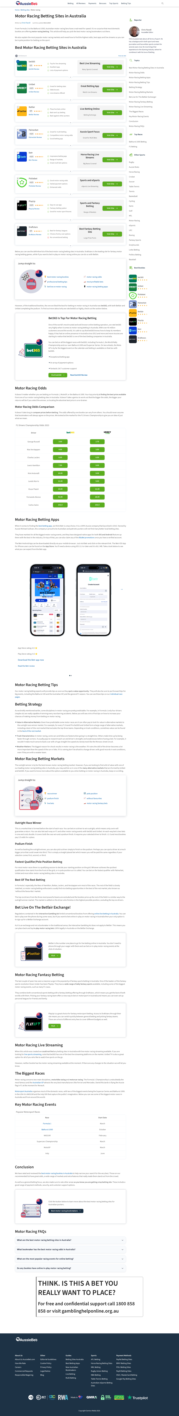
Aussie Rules (134, 167)
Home (17, 10)
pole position (92, 793)
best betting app (45, 526)
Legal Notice (45, 1371)
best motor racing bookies (58, 277)
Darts (131, 206)
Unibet (32, 84)
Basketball (133, 196)
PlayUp (32, 201)
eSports (132, 225)
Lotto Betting (134, 249)
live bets (50, 803)
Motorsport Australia (23, 1091)
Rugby (131, 162)
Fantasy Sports (135, 240)
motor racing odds (94, 277)
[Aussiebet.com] (26, 3)
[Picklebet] (133, 295)
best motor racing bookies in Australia (56, 1173)
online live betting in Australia (106, 913)
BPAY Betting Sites (123, 1363)
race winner (52, 793)
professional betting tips (57, 281)
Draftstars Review (35, 234)
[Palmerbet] (133, 304)
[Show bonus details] (70, 76)
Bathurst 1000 (47, 1129)
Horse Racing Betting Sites (101, 1363)
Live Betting (70, 1374)
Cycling (132, 201)
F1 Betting (133, 146)
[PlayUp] (133, 322)
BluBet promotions (86, 537)
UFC (130, 230)
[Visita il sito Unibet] (107, 434)
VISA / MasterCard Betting (126, 1375)
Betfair (32, 107)
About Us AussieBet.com (25, 1359)
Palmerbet (33, 130)
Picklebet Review (35, 186)
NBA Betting (96, 1375)
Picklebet (33, 178)
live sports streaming (32, 1054)
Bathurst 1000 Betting (137, 141)
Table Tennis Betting (99, 1379)
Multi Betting (71, 1378)
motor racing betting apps (97, 286)
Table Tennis (134, 186)
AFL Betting (95, 1359)
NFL (130, 215)
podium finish (53, 798)
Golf (130, 211)
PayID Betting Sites (123, 1371)
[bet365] (133, 278)
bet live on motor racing (57, 286)
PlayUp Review (34, 209)
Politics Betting (135, 254)
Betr (31, 152)
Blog (42, 1375)
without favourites (94, 798)
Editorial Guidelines (48, 1359)
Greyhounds (134, 245)
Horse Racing (134, 172)
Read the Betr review (26, 665)
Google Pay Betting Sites (126, 1379)
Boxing (132, 235)
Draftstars (33, 227)
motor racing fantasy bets (97, 803)
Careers (18, 1367)
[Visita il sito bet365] (70, 434)
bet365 (32, 61)
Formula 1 (47, 1123)
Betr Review (33, 160)
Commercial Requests (24, 1371)
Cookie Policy (45, 1363)
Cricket (132, 176)
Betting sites (25, 10)
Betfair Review (34, 114)
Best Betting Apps (73, 1363)
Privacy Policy (45, 1367)
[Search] (162, 3)
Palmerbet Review (35, 137)
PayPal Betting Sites (124, 1359)
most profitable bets (95, 281)
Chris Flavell (26, 23)
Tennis (131, 191)
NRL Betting (95, 1367)
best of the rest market (31, 731)
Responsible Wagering (24, 1375)
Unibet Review (34, 92)
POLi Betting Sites (123, 1367)
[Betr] (133, 330)
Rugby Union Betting (99, 1371)
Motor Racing (134, 220)
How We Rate (20, 1363)
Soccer (132, 181)
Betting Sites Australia (75, 1359)
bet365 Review (34, 69)
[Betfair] (133, 313)
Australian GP (38, 1082)
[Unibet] (133, 287)
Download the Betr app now (31, 659)
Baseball (132, 259)
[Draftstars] (133, 339)
